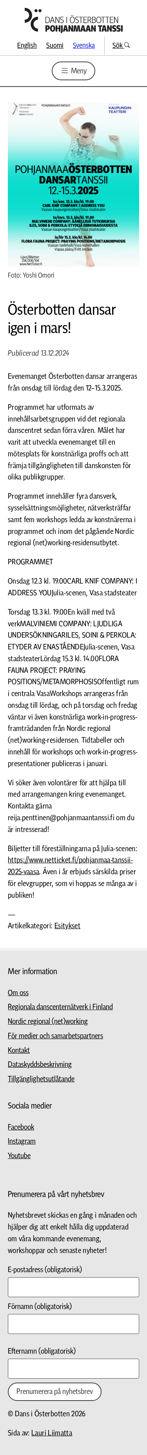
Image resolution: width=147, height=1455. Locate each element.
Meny (78, 71)
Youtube (19, 1156)
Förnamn (40, 1306)
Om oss (18, 993)
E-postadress (45, 1270)
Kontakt (19, 1050)
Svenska (84, 45)
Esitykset (67, 926)
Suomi (55, 45)
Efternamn (42, 1351)
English (27, 45)
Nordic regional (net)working (48, 1021)
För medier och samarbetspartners (55, 1036)
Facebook (21, 1127)
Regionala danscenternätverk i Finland (60, 1007)
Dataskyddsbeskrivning (40, 1064)
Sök (118, 45)
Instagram (22, 1141)
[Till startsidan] (74, 20)
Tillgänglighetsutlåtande (41, 1079)
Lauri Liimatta (51, 1433)
